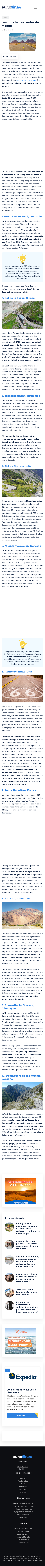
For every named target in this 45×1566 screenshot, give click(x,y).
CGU (23, 1560)
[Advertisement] (22, 145)
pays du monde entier (26, 80)
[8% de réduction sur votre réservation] (22, 1376)
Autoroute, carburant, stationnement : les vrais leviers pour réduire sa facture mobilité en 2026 (27, 1261)
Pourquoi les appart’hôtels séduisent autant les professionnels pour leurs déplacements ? (27, 1307)
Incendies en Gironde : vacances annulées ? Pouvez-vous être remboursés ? (27, 1278)
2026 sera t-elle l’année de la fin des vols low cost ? (26, 1292)
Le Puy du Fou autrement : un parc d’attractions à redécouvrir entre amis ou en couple (28, 1228)
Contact (30, 1560)
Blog (5, 17)
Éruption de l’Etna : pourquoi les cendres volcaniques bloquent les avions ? (27, 1245)
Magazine (38, 1560)
